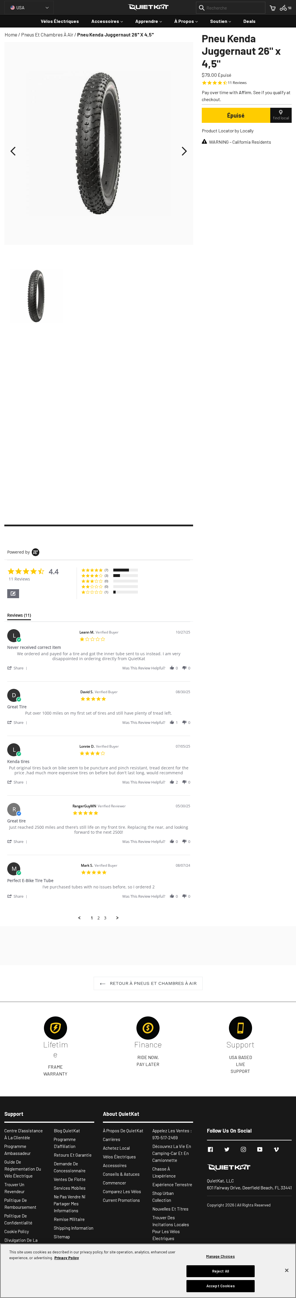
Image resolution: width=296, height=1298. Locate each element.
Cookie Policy (16, 1231)
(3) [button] (106, 575)
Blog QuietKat (67, 1130)
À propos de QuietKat (123, 1130)
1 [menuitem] (92, 918)
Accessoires (110, 21)
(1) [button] (106, 592)
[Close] (286, 1270)
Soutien (223, 21)
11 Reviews (237, 82)
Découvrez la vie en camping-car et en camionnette (171, 1153)
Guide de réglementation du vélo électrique (22, 1168)
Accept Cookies (220, 1286)
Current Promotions (121, 1200)
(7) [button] (106, 570)
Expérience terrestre (172, 1184)
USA (20, 7)
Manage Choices (220, 1256)
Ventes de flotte (70, 1179)
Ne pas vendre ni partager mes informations (70, 1203)
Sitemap (62, 1236)
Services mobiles (70, 1188)
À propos (189, 21)
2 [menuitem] (98, 918)
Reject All (220, 1271)
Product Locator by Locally (228, 130)
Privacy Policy (66, 1257)
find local (281, 117)
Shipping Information (73, 1228)
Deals (249, 21)
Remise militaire (69, 1219)
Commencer (114, 1182)
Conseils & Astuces (121, 1174)
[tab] (19, 616)
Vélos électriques (60, 21)
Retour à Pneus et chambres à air (152, 983)
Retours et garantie (73, 1155)
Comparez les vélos (122, 1191)
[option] (36, 297)
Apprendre (151, 21)
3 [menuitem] (105, 918)
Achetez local (116, 1148)
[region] (148, 1271)
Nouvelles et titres (170, 1208)
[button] (13, 593)
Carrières (111, 1139)
